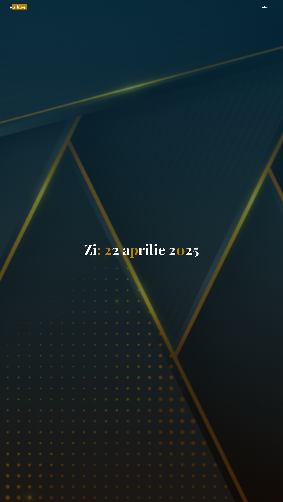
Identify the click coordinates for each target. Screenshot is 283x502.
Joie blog (17, 6)
